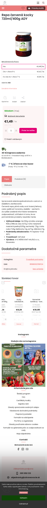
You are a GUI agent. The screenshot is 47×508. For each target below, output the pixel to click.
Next (44, 283)
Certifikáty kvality (23, 400)
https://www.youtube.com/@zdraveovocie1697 (27, 449)
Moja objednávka (23, 434)
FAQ (23, 397)
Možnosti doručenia (16, 116)
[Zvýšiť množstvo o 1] (16, 131)
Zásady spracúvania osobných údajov (23, 407)
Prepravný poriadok (23, 414)
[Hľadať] (43, 3)
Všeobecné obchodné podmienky (23, 411)
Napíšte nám (23, 404)
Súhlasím (23, 498)
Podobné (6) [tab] (20, 179)
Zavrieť (38, 105)
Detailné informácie (9, 88)
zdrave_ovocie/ (22, 449)
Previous (3, 283)
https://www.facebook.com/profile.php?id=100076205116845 (18, 449)
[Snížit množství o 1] (32, 319)
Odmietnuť (23, 504)
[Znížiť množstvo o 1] (6, 131)
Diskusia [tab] (8, 185)
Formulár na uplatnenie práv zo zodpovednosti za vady (23, 429)
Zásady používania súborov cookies (23, 424)
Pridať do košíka (28, 130)
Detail (19, 324)
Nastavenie (23, 492)
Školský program (23, 394)
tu (27, 489)
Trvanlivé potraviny (34, 259)
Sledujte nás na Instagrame (23, 341)
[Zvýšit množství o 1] (41, 319)
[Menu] (3, 8)
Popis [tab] (6, 179)
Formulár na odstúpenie (23, 417)
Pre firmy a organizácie (23, 421)
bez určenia (38, 269)
